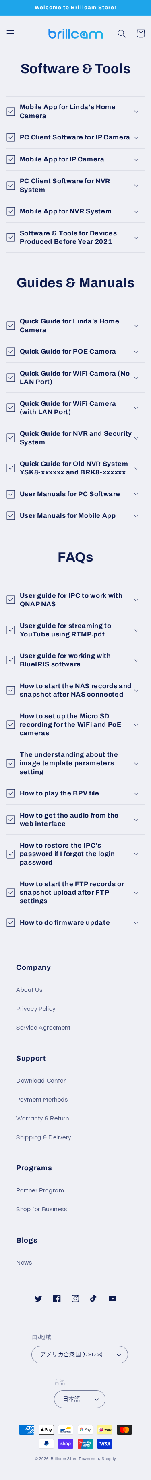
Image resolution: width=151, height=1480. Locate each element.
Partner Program (40, 1191)
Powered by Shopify (97, 1459)
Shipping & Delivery (43, 1138)
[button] (10, 33)
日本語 (71, 1399)
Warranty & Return (42, 1119)
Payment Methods (42, 1100)
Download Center (41, 1081)
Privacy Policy (36, 1009)
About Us (29, 990)
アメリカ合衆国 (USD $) (71, 1354)
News (24, 1263)
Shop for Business (41, 1209)
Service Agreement (43, 1028)
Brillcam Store (64, 1459)
